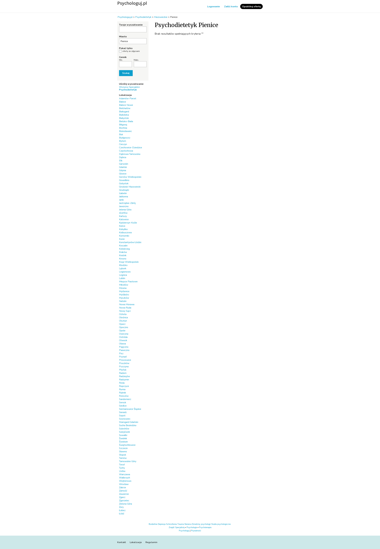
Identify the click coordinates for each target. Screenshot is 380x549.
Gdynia (122, 170)
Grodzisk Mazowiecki (130, 186)
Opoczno (123, 327)
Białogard (124, 111)
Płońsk (122, 369)
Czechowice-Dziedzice (130, 147)
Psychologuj (184, 531)
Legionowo (125, 271)
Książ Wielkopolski (129, 262)
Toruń (122, 464)
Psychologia (192, 527)
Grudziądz (124, 190)
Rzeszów (124, 396)
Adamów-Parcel (127, 98)
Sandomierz (125, 399)
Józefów (123, 213)
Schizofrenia (171, 524)
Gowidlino (124, 180)
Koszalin (123, 245)
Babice (122, 101)
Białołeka (124, 114)
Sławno (123, 451)
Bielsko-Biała (126, 121)
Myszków (124, 298)
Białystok (124, 118)
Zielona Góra (125, 503)
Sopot (122, 415)
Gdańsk (123, 167)
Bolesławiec (125, 131)
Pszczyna (124, 366)
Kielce (122, 226)
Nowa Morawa (126, 304)
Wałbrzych (124, 477)
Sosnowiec (124, 418)
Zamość (123, 490)
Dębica (122, 157)
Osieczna (123, 333)
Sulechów (124, 428)
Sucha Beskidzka (127, 425)
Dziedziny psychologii (201, 524)
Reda (122, 383)
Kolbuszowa (125, 232)
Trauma (180, 524)
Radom (122, 373)
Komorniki (124, 235)
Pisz (121, 353)
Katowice (124, 219)
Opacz (122, 324)
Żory (121, 507)
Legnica (123, 275)
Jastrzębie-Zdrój (127, 203)
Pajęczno (123, 347)
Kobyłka (123, 229)
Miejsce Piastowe (128, 281)
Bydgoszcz (124, 137)
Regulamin (151, 542)
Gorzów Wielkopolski (130, 177)
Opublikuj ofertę (251, 6)
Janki (121, 199)
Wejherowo (125, 481)
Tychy (122, 468)
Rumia (122, 389)
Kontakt (121, 542)
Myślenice (124, 291)
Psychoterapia (205, 527)
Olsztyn (123, 320)
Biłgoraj (123, 124)
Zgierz (122, 497)
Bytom (122, 141)
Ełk (120, 160)
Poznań (123, 356)
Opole (122, 330)
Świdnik (123, 438)
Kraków (123, 252)
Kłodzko (123, 265)
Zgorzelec (124, 500)
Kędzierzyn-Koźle (128, 222)
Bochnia (123, 128)
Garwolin (123, 164)
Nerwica (188, 524)
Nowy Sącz (125, 311)
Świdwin (123, 441)
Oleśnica (123, 317)
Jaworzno (124, 206)
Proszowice (125, 360)
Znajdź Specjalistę (177, 527)
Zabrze (122, 487)
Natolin (122, 301)
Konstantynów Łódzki (130, 242)
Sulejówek (124, 432)
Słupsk (122, 454)
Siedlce (123, 405)
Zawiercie (124, 494)
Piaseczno (124, 350)
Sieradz (123, 412)
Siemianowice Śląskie (130, 409)
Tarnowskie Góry (127, 461)
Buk (121, 134)
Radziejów (124, 376)
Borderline (153, 524)
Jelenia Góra (125, 209)
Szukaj (125, 73)
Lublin (122, 278)
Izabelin (123, 193)
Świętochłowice (127, 445)
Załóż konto (231, 6)
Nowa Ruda (125, 307)
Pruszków (124, 363)
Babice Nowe (126, 105)
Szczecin (123, 448)
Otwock (123, 340)
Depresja (162, 524)
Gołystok (124, 183)
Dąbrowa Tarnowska (129, 154)
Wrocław (124, 484)
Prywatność (196, 531)
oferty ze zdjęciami (131, 51)
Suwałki (123, 435)
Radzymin (124, 379)
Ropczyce (124, 386)
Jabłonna (123, 196)
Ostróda (123, 337)
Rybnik (122, 392)
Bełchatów (124, 108)
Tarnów (123, 458)
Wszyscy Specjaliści (129, 87)
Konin (122, 239)
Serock (122, 402)
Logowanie (213, 6)
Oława (122, 343)
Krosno (122, 258)
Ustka (122, 471)
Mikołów (123, 284)
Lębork (122, 268)
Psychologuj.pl (132, 3)
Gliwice (122, 173)
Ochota (122, 314)
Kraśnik (122, 255)
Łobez (122, 510)
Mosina (122, 288)
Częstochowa (126, 150)
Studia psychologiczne (221, 524)
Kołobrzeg (124, 249)
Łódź (121, 513)
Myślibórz (124, 294)
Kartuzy (123, 216)
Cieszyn (123, 144)
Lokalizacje (136, 542)
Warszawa (124, 474)
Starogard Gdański (128, 422)
